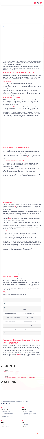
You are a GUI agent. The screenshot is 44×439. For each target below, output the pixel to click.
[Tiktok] (9, 403)
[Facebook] (4, 403)
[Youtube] (6, 403)
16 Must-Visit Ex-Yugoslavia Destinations (11, 371)
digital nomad (16, 106)
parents (9, 218)
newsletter (18, 354)
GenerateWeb (40, 433)
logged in (8, 384)
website (26, 156)
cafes (15, 206)
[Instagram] (1, 403)
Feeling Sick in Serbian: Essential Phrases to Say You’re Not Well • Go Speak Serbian (19, 377)
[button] (41, 3)
